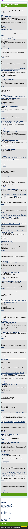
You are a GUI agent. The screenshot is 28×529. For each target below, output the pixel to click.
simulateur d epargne (22, 373)
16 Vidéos (6, 6)
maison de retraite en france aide (13, 121)
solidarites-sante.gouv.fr (5, 95)
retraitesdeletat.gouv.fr (5, 420)
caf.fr (3, 86)
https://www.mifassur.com (5, 205)
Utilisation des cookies (20, 522)
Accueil (2, 522)
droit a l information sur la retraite (8, 422)
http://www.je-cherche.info (6, 176)
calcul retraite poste (4, 519)
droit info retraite (22, 14)
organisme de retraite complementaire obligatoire (16, 37)
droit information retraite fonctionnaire (19, 422)
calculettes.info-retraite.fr (5, 357)
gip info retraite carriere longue (8, 358)
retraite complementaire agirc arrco (19, 473)
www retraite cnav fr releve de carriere (17, 29)
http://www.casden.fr (5, 393)
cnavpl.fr (4, 411)
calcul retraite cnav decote (5, 507)
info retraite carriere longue (17, 69)
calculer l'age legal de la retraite (8, 241)
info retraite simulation (18, 96)
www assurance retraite (9, 301)
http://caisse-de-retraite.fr (6, 67)
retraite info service (11, 14)
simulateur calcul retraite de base (15, 194)
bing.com (4, 46)
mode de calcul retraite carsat (6, 517)
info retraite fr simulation (17, 68)
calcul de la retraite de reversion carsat (7, 514)
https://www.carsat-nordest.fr (6, 461)
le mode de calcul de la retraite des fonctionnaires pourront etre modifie (11, 504)
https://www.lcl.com (5, 321)
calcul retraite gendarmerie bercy (6, 513)
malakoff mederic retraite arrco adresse (9, 472)
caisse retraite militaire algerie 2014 (6, 510)
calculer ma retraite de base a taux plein (11, 214)
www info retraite (7, 14)
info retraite (10, 38)
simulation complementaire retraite (19, 167)
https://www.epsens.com (5, 222)
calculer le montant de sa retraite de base (14, 215)
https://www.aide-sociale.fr (6, 348)
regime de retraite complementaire (16, 157)
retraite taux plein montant (5, 373)
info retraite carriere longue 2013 (10, 69)
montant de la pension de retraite (14, 373)
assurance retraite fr (6, 48)
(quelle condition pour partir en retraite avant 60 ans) (11, 240)
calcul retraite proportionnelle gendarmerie (7, 511)
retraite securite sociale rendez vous (10, 462)
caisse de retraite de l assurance (12, 47)
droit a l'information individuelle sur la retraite (11, 421)
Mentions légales (5, 522)
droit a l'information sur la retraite (15, 300)
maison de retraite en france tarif (20, 121)
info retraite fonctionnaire (17, 14)
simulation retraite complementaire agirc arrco (8, 473)
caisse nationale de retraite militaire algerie (7, 505)
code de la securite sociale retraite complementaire (18, 358)
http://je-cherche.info (5, 130)
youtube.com (4, 156)
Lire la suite (2, 12)
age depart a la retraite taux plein (19, 223)
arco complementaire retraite (6, 520)
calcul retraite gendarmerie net (6, 512)
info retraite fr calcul (13, 96)
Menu (26, 0)
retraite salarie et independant (20, 412)
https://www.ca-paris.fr (5, 261)
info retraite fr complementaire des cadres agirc (8, 506)
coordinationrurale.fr (5, 481)
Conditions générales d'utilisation (12, 522)
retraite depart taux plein (16, 224)
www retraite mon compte (23, 230)
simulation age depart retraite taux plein (9, 223)
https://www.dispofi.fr (5, 383)
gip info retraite (7, 38)
